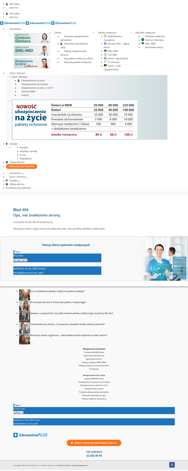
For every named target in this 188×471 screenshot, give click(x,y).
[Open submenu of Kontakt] (19, 181)
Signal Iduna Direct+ (94, 359)
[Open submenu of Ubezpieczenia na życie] (27, 177)
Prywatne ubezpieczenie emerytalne (94, 392)
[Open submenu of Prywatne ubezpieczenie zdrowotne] (22, 173)
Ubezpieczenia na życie (94, 388)
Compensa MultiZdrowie (94, 352)
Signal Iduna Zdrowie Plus (94, 355)
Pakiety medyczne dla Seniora (94, 398)
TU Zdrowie (94, 369)
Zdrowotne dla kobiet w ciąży (94, 395)
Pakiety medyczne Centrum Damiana (94, 365)
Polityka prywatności (79, 465)
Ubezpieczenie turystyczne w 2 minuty (94, 382)
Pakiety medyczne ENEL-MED (94, 362)
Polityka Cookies (63, 465)
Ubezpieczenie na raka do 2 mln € (94, 385)
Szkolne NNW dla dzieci (94, 378)
